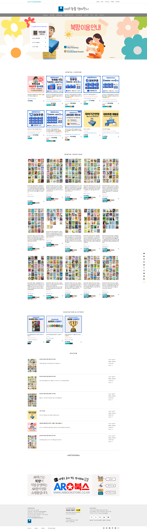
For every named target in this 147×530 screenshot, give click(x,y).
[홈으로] (144, 256)
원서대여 (45, 15)
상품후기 (104, 520)
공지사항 (96, 520)
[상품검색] (144, 267)
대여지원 (52, 15)
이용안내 (36, 528)
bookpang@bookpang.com (37, 517)
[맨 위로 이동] (144, 281)
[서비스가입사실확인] (103, 513)
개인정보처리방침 (51, 528)
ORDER (112, 1)
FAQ (92, 15)
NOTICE (102, 15)
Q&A (96, 15)
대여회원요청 (79, 15)
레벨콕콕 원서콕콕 (68, 15)
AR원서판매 (59, 15)
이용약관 (43, 528)
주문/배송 (108, 520)
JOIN (102, 1)
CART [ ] (107, 1)
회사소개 (29, 528)
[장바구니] (144, 259)
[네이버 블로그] (144, 273)
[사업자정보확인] (42, 511)
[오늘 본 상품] (144, 262)
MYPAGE (117, 1)
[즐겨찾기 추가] (144, 264)
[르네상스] (144, 279)
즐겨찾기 (91, 520)
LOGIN (97, 1)
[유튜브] (144, 276)
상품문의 (100, 520)
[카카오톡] (144, 253)
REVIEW (86, 15)
